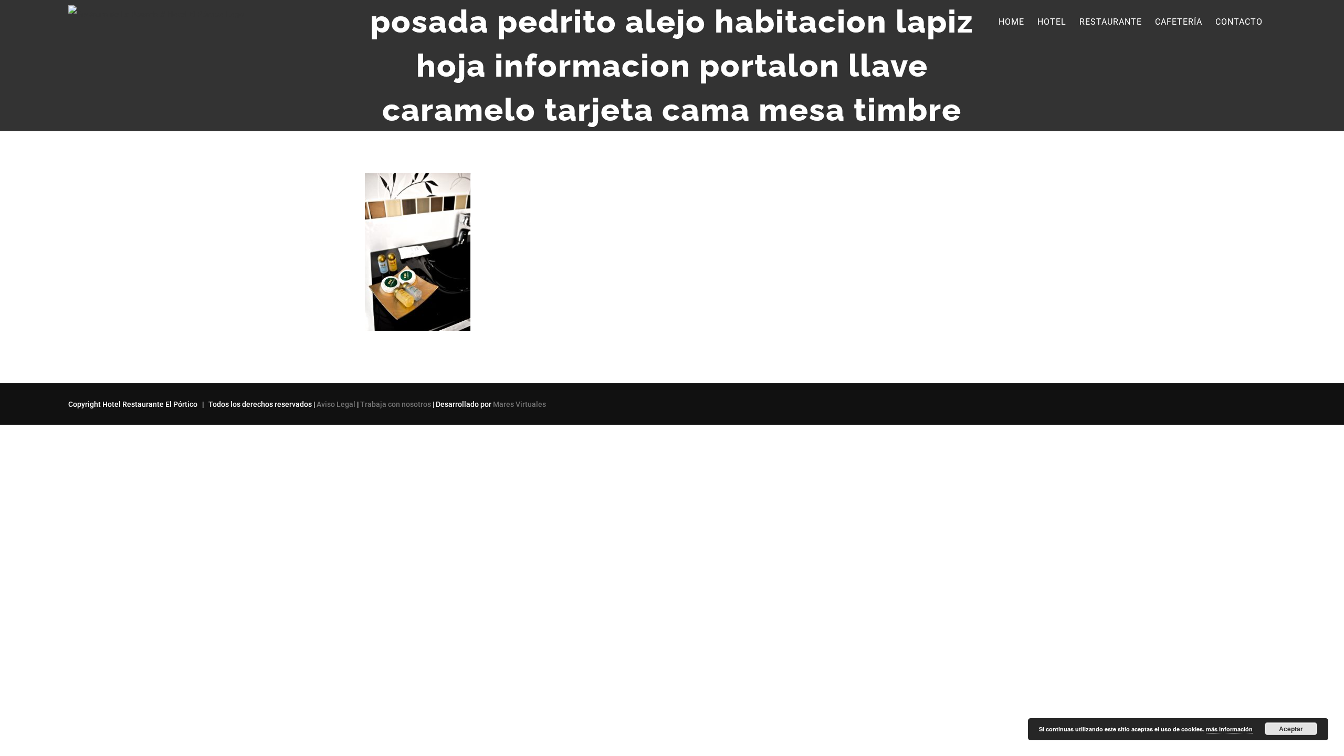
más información (1229, 729)
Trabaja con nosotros (395, 404)
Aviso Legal (336, 404)
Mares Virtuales (519, 404)
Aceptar (1291, 728)
